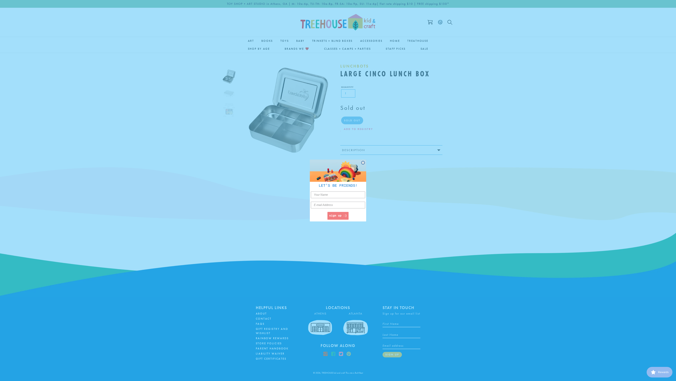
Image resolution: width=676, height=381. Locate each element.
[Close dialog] (363, 162)
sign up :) (338, 215)
